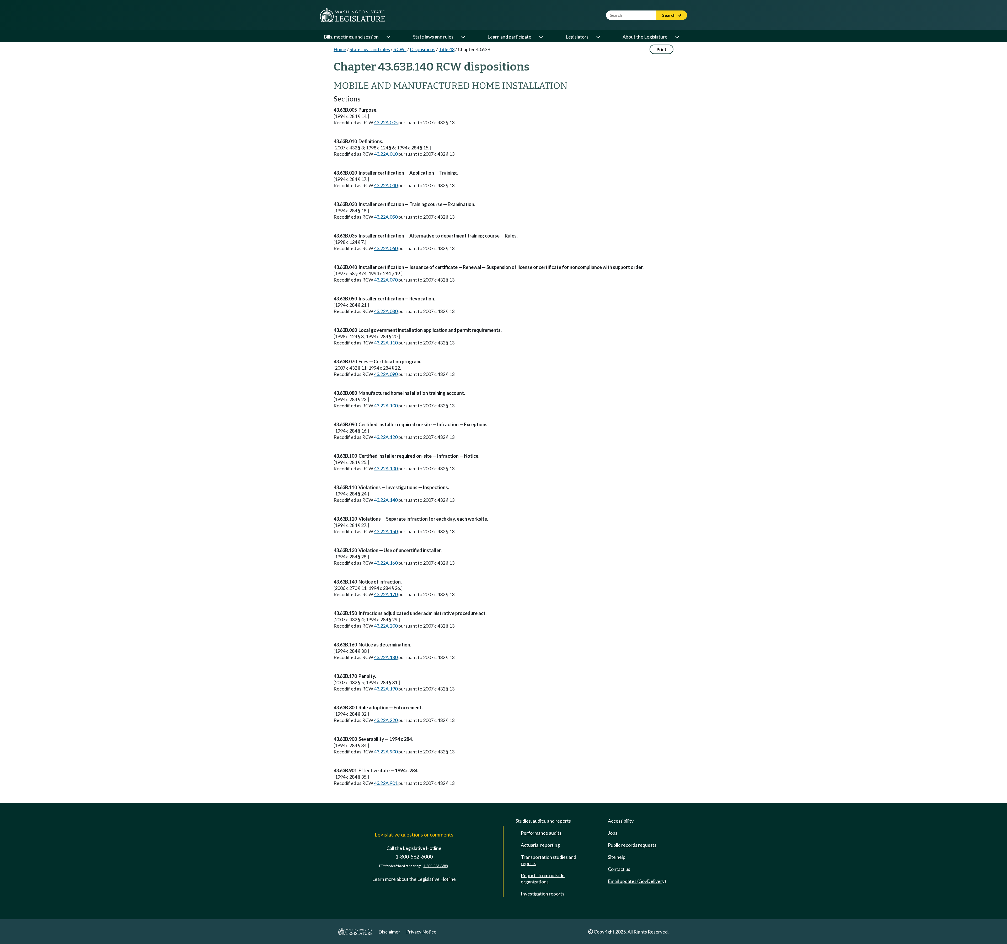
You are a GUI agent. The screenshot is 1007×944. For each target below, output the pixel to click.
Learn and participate (509, 37)
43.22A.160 (386, 563)
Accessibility (621, 821)
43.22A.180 (386, 657)
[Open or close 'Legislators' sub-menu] (598, 36)
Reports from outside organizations (543, 878)
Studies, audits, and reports (543, 821)
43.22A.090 (386, 374)
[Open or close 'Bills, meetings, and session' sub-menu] (388, 36)
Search (669, 15)
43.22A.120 (386, 437)
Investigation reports (542, 894)
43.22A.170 (386, 594)
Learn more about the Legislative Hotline (414, 879)
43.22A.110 (386, 343)
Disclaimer (389, 932)
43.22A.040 (386, 185)
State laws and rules (433, 37)
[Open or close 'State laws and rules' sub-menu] (463, 36)
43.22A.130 (386, 468)
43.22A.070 (386, 280)
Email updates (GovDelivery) (637, 881)
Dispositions (422, 49)
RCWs (399, 49)
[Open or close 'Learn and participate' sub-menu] (541, 36)
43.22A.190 (386, 689)
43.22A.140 (386, 500)
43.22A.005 (386, 122)
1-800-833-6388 (436, 866)
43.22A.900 (386, 751)
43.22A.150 (386, 531)
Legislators (577, 37)
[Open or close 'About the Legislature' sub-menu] (677, 36)
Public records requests (632, 845)
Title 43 (446, 49)
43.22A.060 (386, 248)
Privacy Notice (421, 932)
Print (661, 49)
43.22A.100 (386, 405)
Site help (616, 857)
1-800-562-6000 (414, 857)
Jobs (612, 833)
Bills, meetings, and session (351, 37)
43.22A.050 (386, 217)
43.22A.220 (386, 720)
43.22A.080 (386, 311)
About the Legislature (645, 37)
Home (340, 49)
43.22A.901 (386, 783)
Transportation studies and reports (548, 860)
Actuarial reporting (540, 845)
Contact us (619, 869)
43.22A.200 (386, 626)
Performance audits (541, 833)
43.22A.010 (386, 154)
